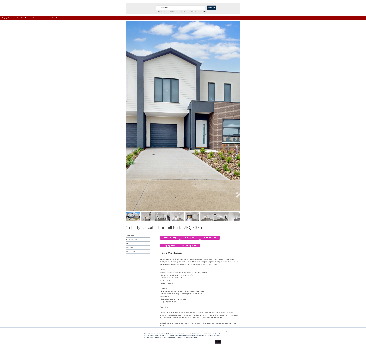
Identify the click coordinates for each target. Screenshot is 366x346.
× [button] (227, 331)
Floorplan (190, 238)
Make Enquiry (170, 238)
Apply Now (170, 246)
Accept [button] (218, 341)
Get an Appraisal (190, 246)
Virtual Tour (210, 238)
